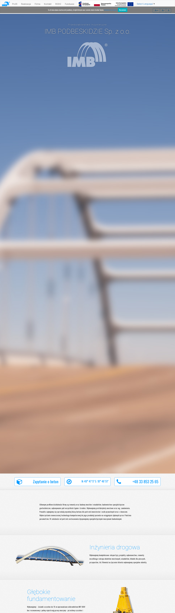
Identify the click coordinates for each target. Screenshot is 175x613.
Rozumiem (122, 9)
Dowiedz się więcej (110, 9)
